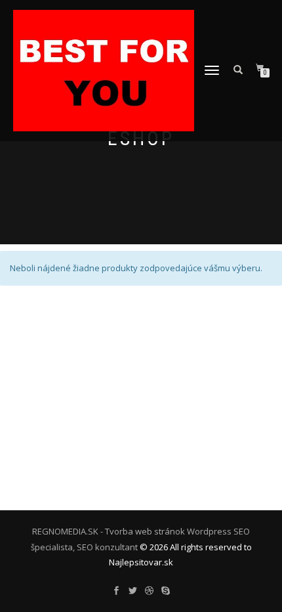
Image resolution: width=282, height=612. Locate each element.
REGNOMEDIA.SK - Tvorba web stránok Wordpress (132, 531)
